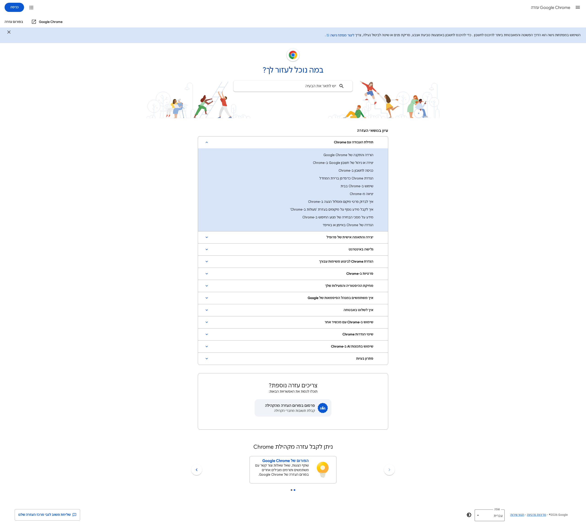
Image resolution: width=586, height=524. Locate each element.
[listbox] (490, 515)
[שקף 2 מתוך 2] (291, 490)
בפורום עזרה (14, 22)
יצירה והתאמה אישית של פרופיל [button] (349, 237)
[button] (577, 7)
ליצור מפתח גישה (342, 35)
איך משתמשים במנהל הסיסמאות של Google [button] (340, 298)
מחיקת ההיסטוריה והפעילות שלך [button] (349, 286)
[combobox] (293, 86)
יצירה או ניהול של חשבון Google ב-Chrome (343, 163)
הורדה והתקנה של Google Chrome (348, 155)
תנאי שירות (517, 514)
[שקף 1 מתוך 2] (294, 490)
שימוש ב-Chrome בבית (357, 186)
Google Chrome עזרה (550, 7)
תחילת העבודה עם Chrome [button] (353, 142)
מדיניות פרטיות (536, 514)
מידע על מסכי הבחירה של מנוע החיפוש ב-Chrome (337, 217)
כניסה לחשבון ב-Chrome (356, 170)
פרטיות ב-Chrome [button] (359, 274)
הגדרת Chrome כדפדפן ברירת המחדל (346, 178)
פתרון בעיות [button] (364, 359)
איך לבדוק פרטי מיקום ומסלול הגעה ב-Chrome (340, 202)
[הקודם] (389, 469)
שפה (497, 509)
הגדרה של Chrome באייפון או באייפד (348, 225)
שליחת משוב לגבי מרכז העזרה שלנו (44, 515)
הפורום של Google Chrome (285, 461)
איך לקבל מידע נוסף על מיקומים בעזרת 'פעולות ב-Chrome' (331, 209)
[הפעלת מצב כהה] (469, 514)
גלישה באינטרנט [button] (361, 249)
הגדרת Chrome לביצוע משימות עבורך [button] (346, 261)
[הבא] (196, 469)
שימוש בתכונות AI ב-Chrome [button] (352, 346)
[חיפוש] (341, 86)
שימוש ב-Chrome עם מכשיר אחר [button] (349, 322)
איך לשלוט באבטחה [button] (358, 310)
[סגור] (9, 32)
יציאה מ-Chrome (361, 194)
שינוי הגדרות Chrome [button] (357, 334)
